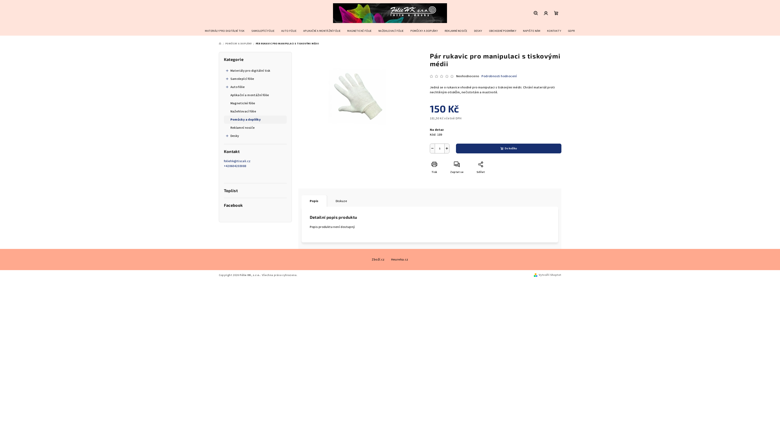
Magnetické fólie (242, 103)
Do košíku (511, 148)
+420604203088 (235, 166)
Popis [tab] (314, 201)
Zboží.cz (378, 259)
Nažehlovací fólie (243, 111)
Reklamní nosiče (242, 127)
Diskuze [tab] (341, 201)
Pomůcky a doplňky (245, 119)
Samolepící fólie (242, 79)
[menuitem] (225, 31)
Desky (234, 136)
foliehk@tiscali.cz (237, 161)
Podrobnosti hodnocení (499, 76)
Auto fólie (237, 87)
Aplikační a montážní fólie (249, 95)
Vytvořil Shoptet (550, 275)
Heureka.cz (399, 259)
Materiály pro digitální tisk (250, 70)
